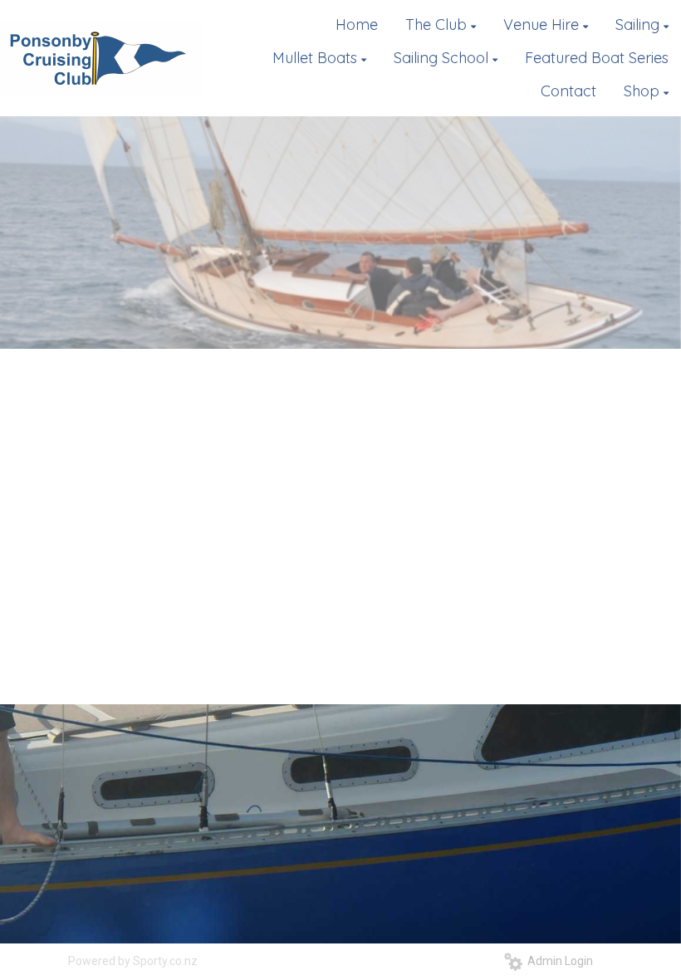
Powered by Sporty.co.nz (133, 961)
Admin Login (557, 961)
